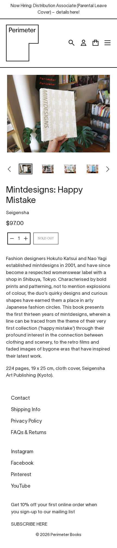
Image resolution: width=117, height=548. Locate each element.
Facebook (22, 463)
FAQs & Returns (28, 433)
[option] (25, 169)
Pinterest (21, 475)
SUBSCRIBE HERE (29, 524)
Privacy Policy (26, 421)
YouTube (20, 486)
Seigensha (17, 213)
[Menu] (107, 43)
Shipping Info (25, 410)
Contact (20, 398)
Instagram (22, 452)
